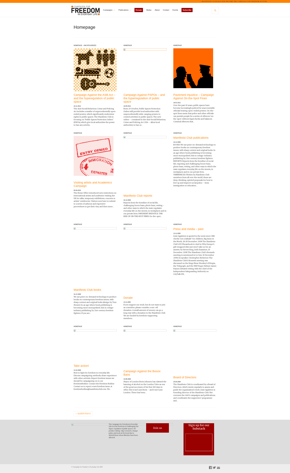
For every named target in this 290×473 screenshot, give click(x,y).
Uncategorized (90, 45)
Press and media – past (188, 229)
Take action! (81, 365)
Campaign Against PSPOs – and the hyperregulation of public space (144, 98)
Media (148, 10)
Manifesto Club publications (191, 137)
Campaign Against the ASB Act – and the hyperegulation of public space (94, 98)
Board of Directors (184, 377)
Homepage (78, 45)
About (157, 10)
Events (175, 10)
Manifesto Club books (87, 289)
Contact (166, 10)
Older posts (84, 414)
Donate (128, 297)
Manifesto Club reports (137, 195)
